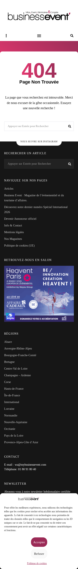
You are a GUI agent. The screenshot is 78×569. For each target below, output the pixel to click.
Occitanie (9, 428)
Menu (39, 36)
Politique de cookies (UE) (19, 245)
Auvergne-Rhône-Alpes (18, 348)
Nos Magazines (13, 238)
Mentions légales (14, 232)
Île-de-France (12, 395)
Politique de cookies (37, 563)
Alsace (8, 341)
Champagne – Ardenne (17, 375)
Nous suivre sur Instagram (39, 141)
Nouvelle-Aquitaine (15, 422)
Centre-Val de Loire (15, 368)
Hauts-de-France (14, 388)
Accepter (39, 542)
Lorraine (9, 408)
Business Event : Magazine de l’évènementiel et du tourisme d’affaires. (34, 198)
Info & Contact (13, 225)
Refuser (39, 553)
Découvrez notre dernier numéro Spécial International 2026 (36, 210)
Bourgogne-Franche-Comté (20, 355)
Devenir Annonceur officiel (20, 218)
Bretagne (9, 361)
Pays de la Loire (13, 435)
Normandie (10, 415)
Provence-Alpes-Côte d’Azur (21, 442)
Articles (8, 188)
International (11, 402)
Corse (7, 382)
